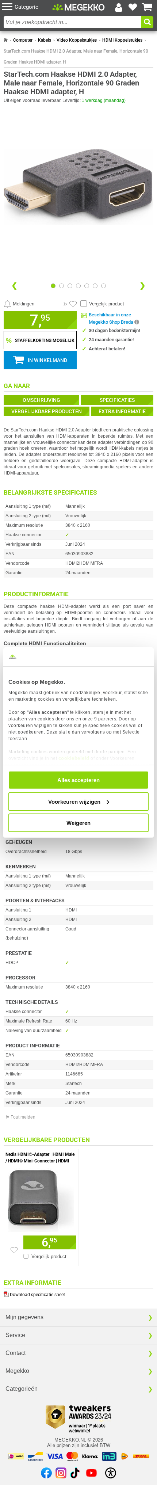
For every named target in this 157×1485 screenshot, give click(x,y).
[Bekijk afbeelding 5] (95, 285)
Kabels (44, 40)
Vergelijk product (106, 303)
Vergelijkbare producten (46, 411)
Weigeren (78, 823)
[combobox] (72, 22)
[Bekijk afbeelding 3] (78, 285)
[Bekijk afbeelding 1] (61, 285)
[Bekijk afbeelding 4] (86, 285)
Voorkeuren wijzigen (74, 801)
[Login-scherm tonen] (118, 7)
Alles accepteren (78, 780)
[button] (27, 7)
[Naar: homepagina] (6, 40)
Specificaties (117, 400)
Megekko (17, 1371)
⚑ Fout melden (20, 1117)
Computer (22, 40)
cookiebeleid (73, 758)
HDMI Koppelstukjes (122, 40)
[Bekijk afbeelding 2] (70, 285)
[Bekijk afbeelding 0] (53, 285)
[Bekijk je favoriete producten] (133, 7)
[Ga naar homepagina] (78, 7)
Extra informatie (122, 411)
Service (15, 1335)
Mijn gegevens (24, 1317)
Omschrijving (41, 400)
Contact (15, 1353)
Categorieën (21, 1389)
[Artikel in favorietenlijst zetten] (73, 304)
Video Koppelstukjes (77, 40)
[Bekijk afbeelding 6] (103, 285)
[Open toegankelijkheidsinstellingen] (110, 1472)
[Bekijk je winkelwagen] (147, 7)
